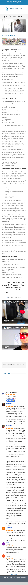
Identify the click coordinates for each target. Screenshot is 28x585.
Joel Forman (9, 403)
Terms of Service (17, 578)
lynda (4, 356)
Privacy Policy (10, 578)
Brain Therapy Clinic (11, 392)
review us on (10, 400)
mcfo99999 (9, 555)
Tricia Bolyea (9, 527)
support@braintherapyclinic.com (14, 2)
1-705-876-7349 (16, 1)
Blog (15, 356)
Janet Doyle (9, 425)
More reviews (14, 574)
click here (15, 76)
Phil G (7, 543)
